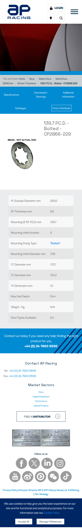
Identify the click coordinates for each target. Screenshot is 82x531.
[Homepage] (19, 12)
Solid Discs (61, 78)
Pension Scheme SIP (30, 490)
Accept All (23, 521)
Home (22, 78)
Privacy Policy (10, 490)
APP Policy (49, 490)
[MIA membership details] (26, 438)
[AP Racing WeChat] (53, 477)
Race (32, 78)
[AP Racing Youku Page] (41, 477)
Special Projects (41, 405)
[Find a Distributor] (51, 17)
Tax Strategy (41, 494)
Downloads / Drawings (41, 94)
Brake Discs (45, 78)
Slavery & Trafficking (68, 490)
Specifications (11, 94)
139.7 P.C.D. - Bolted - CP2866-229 (58, 83)
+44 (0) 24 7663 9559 (22, 376)
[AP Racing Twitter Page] (34, 464)
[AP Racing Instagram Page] (59, 464)
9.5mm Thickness (26, 83)
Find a (37, 416)
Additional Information (68, 94)
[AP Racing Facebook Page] (22, 464)
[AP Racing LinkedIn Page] (47, 464)
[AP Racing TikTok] (66, 477)
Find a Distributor (61, 108)
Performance (41, 400)
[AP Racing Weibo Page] (28, 477)
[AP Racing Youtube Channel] (15, 477)
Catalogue (20, 108)
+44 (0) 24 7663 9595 (41, 346)
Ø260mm (8, 83)
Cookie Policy (52, 513)
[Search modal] (61, 17)
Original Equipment (41, 396)
